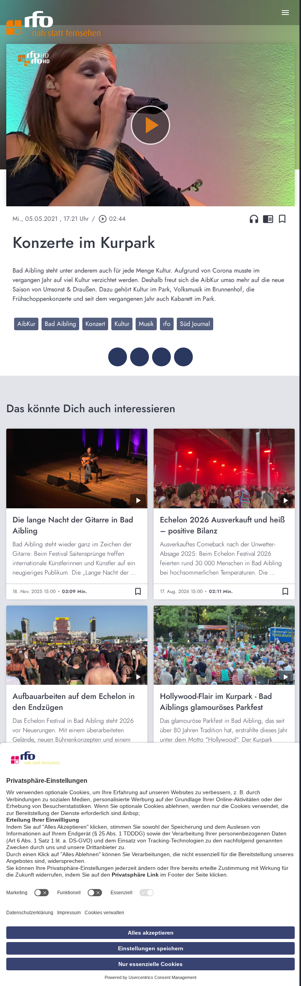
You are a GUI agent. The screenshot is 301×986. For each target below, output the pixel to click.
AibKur (26, 323)
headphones (253, 218)
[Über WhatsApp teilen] (161, 356)
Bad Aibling (60, 323)
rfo (166, 323)
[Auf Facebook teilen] (117, 356)
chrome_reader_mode (268, 218)
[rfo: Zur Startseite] (53, 23)
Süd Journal (195, 323)
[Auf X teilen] (139, 356)
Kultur (121, 323)
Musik (146, 323)
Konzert (95, 323)
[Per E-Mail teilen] (183, 356)
